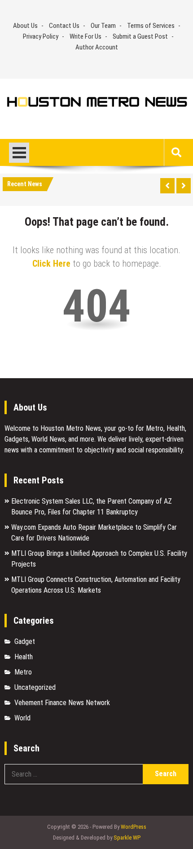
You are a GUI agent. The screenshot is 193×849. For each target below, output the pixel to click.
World (22, 718)
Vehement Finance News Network (62, 702)
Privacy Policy (40, 36)
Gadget (24, 641)
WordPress (133, 826)
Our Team (103, 26)
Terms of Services (151, 26)
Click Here (51, 263)
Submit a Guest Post (140, 36)
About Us (25, 26)
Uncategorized (35, 687)
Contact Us (64, 26)
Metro (23, 672)
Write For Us (85, 36)
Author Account (96, 47)
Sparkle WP (127, 837)
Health (23, 656)
